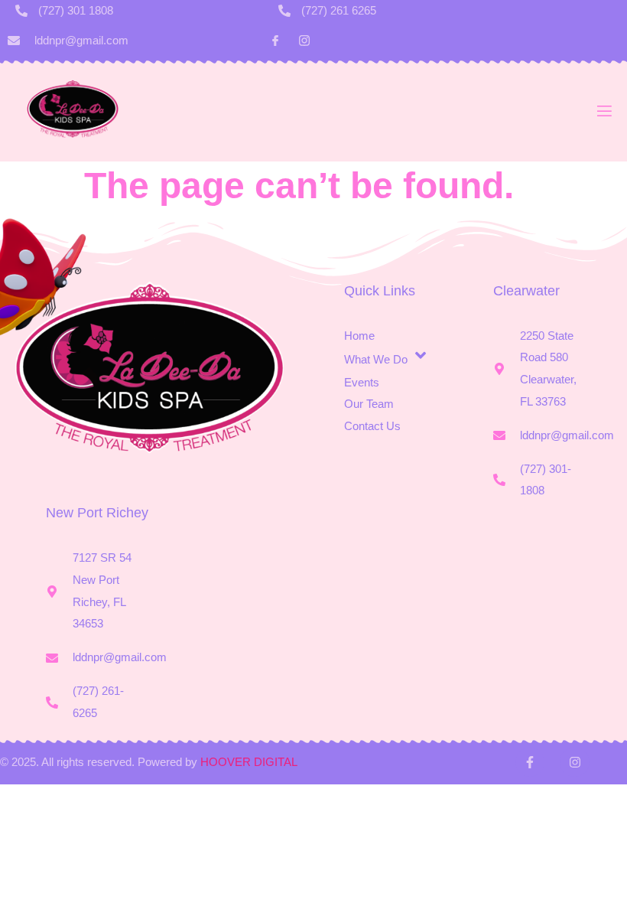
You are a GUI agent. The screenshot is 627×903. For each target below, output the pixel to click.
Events (361, 382)
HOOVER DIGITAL (248, 761)
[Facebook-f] (529, 762)
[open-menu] (603, 114)
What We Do (376, 360)
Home (359, 335)
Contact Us (372, 425)
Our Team (369, 403)
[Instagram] (574, 762)
